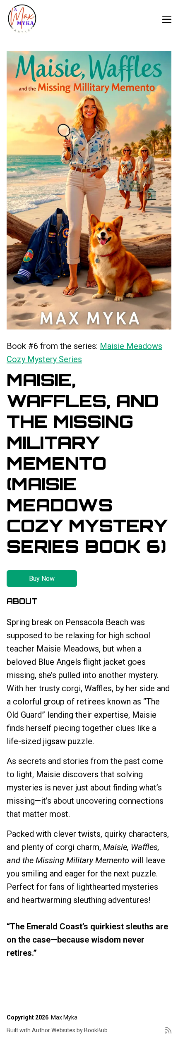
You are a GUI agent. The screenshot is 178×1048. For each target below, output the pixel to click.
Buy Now (42, 578)
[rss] (168, 1033)
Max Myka (64, 1017)
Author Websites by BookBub (70, 1030)
